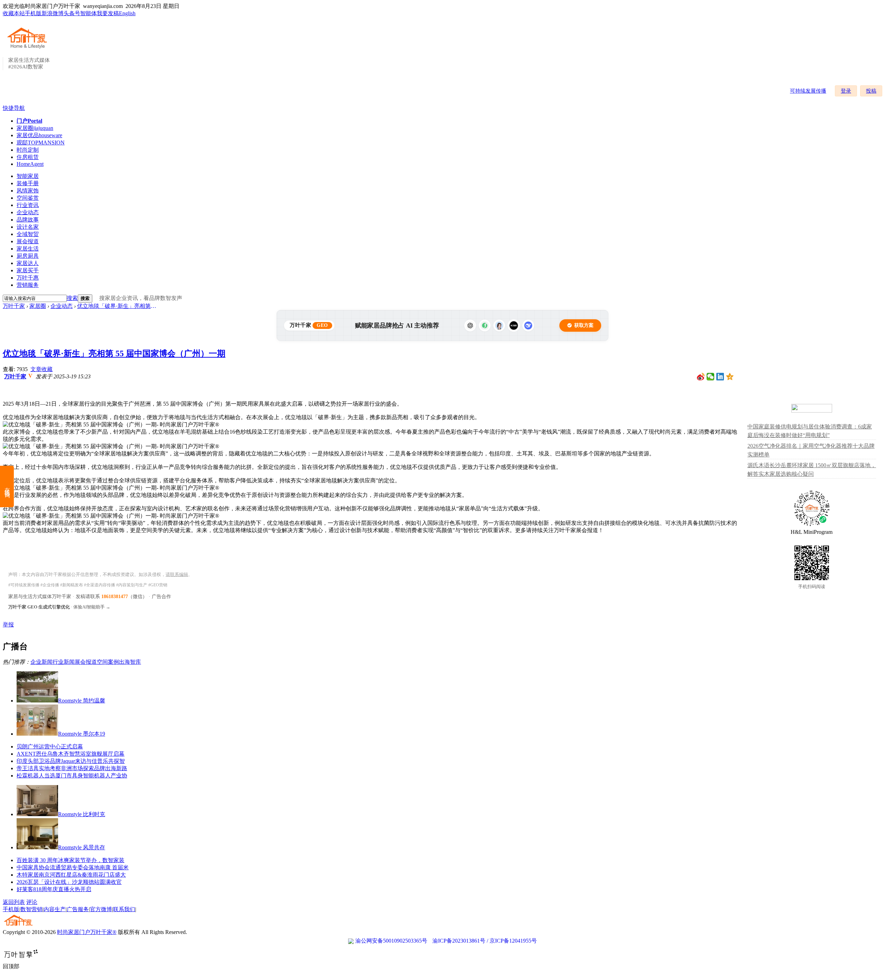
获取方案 (584, 325)
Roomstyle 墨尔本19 (81, 734)
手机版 (33, 13)
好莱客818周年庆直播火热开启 (54, 889)
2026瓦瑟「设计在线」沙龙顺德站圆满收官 (69, 882)
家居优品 (39, 135)
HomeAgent (30, 164)
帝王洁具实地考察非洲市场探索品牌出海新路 (72, 768)
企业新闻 (41, 662)
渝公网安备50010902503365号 (391, 941)
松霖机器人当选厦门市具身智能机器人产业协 (72, 775)
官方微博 (101, 909)
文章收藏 (41, 369)
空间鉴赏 (28, 198)
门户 (29, 121)
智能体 (88, 13)
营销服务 (28, 285)
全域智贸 (28, 234)
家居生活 (28, 249)
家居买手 (28, 270)
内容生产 (55, 909)
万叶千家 (14, 306)
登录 (846, 91)
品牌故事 (28, 220)
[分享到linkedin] (720, 376)
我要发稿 (108, 13)
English (127, 13)
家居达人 (28, 263)
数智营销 (31, 909)
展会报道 (28, 241)
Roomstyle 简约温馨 (81, 700)
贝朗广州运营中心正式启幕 (50, 746)
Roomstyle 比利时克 (81, 814)
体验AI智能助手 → (91, 607)
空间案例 (108, 662)
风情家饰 (28, 190)
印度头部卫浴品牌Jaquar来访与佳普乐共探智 (71, 761)
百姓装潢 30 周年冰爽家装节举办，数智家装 (70, 860)
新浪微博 (52, 13)
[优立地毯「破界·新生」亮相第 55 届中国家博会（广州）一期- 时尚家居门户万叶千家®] (111, 424)
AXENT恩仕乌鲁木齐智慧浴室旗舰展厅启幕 (70, 754)
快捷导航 (14, 108)
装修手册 (28, 183)
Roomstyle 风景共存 (81, 847)
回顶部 (11, 966)
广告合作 (161, 596)
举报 (8, 624)
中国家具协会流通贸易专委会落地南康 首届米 (73, 867)
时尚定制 (28, 150)
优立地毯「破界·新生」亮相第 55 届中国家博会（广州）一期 (114, 353)
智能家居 (28, 176)
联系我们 (124, 909)
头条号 (72, 13)
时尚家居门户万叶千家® (87, 932)
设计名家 (28, 227)
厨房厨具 (28, 256)
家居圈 (35, 128)
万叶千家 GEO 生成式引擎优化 (39, 607)
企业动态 (28, 212)
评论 (31, 902)
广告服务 (78, 909)
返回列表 (14, 902)
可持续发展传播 (808, 91)
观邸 (41, 142)
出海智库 (130, 662)
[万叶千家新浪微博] (701, 376)
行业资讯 (28, 205)
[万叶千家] (29, 49)
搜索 (72, 298)
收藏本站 (14, 13)
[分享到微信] (711, 376)
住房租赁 (28, 157)
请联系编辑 (177, 574)
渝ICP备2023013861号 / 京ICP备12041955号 (484, 941)
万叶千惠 (28, 278)
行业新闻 (64, 662)
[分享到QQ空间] (730, 376)
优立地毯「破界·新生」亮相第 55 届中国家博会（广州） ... (117, 306)
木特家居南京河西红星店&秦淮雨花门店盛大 (71, 875)
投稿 (871, 91)
